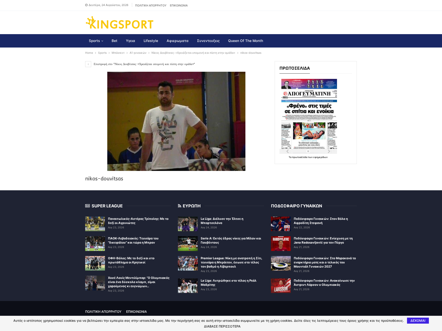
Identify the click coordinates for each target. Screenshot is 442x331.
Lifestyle (151, 41)
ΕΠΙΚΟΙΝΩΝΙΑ (179, 5)
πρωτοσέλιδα (300, 157)
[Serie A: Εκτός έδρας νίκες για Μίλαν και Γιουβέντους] (188, 243)
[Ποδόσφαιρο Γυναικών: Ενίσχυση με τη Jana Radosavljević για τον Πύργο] (281, 243)
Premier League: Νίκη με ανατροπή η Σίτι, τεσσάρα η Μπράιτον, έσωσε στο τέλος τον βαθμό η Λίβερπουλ (231, 262)
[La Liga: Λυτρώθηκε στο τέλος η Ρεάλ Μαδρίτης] (188, 285)
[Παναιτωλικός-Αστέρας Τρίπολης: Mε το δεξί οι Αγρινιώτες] (95, 224)
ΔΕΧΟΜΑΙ (417, 320)
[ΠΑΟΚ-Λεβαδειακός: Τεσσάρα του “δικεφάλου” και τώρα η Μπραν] (95, 243)
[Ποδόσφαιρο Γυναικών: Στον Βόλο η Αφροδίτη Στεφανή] (281, 224)
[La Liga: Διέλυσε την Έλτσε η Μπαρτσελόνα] (188, 224)
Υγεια (130, 41)
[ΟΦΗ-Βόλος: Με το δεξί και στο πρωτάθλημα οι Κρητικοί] (95, 263)
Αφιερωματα (178, 41)
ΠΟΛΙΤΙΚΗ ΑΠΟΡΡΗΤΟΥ (150, 5)
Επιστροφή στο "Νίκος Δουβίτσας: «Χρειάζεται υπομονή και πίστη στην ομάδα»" (144, 64)
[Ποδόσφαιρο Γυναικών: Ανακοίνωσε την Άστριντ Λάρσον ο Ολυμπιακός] (281, 285)
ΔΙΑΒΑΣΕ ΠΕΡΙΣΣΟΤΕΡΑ (222, 326)
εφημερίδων (320, 157)
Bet (114, 41)
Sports (94, 41)
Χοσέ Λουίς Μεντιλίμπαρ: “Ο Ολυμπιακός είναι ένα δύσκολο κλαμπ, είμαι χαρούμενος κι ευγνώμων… (138, 282)
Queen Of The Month (245, 41)
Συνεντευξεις (208, 41)
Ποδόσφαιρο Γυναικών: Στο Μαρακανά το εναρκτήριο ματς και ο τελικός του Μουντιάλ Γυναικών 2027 (325, 262)
